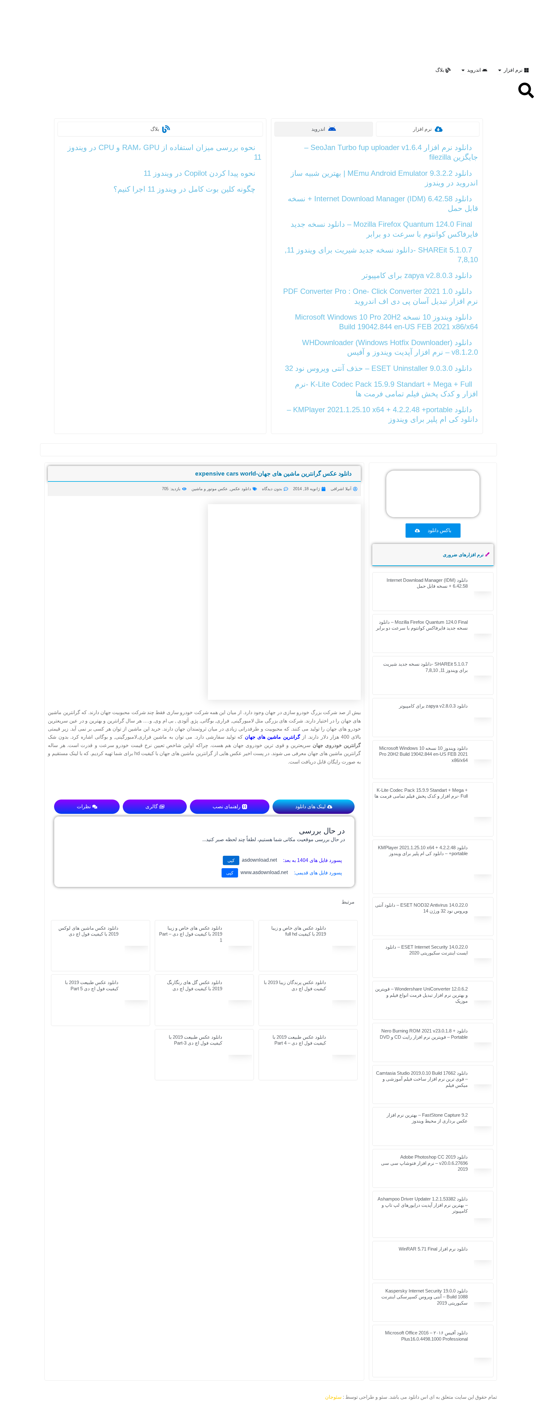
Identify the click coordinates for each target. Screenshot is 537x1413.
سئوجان (333, 1397)
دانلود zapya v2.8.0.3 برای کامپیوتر (417, 275)
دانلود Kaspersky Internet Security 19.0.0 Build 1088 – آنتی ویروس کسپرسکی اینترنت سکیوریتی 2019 (424, 1297)
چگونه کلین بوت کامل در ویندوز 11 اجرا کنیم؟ (184, 189)
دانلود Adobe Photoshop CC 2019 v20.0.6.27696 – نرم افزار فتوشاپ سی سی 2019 (424, 1163)
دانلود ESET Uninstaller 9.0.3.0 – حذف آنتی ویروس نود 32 (378, 368)
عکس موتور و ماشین (209, 488)
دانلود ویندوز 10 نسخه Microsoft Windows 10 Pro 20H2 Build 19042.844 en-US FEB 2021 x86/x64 (423, 754)
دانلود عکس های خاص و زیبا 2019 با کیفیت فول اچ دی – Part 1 (190, 934)
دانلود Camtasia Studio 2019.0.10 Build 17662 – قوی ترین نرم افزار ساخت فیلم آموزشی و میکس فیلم (422, 1079)
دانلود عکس (240, 488)
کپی (231, 860)
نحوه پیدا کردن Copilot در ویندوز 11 (199, 173)
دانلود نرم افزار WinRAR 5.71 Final (433, 1248)
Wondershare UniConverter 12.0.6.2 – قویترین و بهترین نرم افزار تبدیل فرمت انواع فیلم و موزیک (421, 995)
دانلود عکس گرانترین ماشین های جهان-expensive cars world (273, 473)
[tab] (428, 129)
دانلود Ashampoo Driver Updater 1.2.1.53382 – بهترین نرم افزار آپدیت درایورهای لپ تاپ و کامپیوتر (423, 1205)
